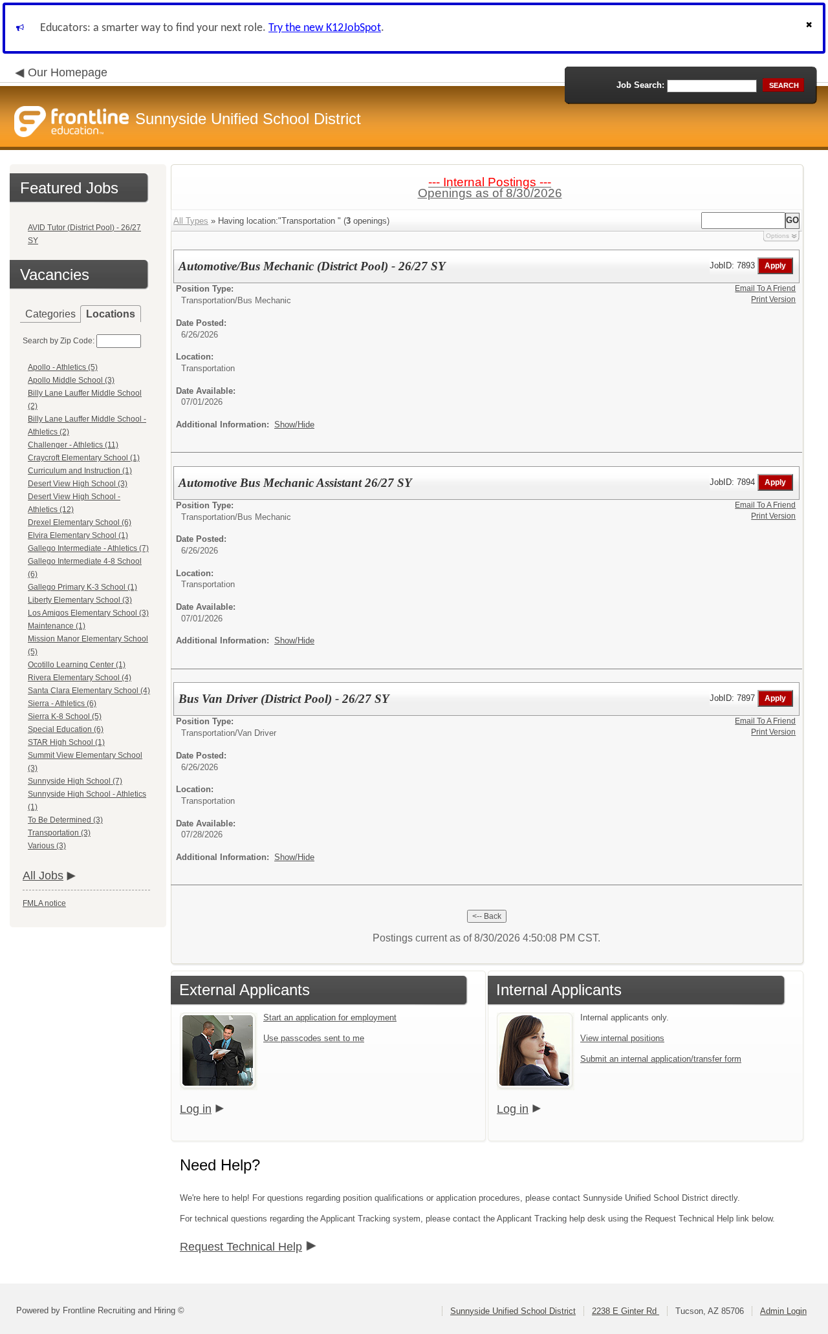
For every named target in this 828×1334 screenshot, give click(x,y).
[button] (810, 28)
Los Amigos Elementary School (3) (88, 613)
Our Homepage (67, 72)
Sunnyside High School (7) (75, 781)
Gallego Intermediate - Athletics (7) (88, 548)
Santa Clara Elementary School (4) (89, 690)
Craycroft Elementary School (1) (84, 457)
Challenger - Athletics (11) (73, 444)
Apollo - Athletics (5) (63, 367)
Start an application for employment (330, 1017)
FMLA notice (44, 903)
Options (777, 235)
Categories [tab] (50, 313)
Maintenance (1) (56, 625)
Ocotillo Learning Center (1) (76, 664)
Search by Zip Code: (58, 340)
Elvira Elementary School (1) (78, 535)
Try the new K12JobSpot (324, 28)
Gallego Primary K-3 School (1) (82, 587)
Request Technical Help (241, 1247)
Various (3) (47, 845)
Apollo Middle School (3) (71, 380)
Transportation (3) (59, 832)
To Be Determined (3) (65, 819)
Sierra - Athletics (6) (62, 703)
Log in (196, 1109)
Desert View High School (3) (77, 483)
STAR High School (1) (66, 742)
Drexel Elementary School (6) (79, 522)
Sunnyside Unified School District (513, 1311)
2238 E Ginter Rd (625, 1311)
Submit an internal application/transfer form (660, 1059)
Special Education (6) (66, 729)
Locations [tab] (110, 313)
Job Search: (640, 85)
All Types (190, 221)
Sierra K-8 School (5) (65, 716)
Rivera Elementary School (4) (79, 677)
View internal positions (622, 1038)
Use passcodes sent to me (313, 1038)
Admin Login (783, 1311)
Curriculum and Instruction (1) (80, 470)
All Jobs (43, 875)
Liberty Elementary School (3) (80, 600)
